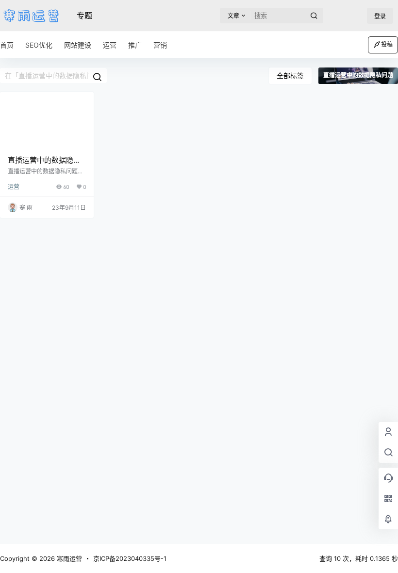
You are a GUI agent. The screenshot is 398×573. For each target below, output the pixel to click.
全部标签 (290, 75)
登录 (380, 16)
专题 (84, 15)
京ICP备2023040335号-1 (129, 558)
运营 (13, 186)
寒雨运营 (68, 558)
